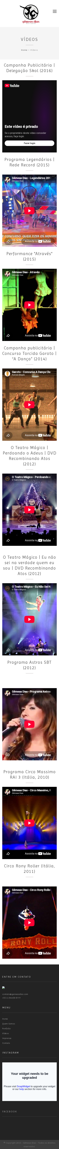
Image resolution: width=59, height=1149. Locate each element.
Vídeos (29, 39)
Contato (6, 1043)
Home (24, 50)
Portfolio (6, 1028)
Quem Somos (8, 1024)
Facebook (9, 1111)
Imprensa (6, 1038)
